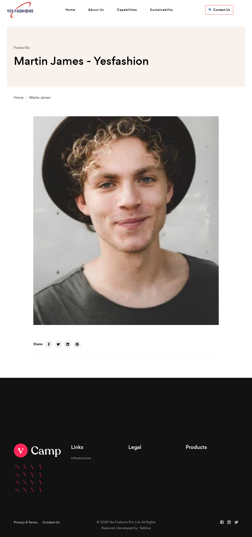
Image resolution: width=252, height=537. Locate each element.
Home (70, 9)
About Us (96, 9)
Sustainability (161, 9)
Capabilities (127, 9)
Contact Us (51, 522)
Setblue (145, 528)
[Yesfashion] (20, 10)
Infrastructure (81, 458)
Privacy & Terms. (26, 522)
